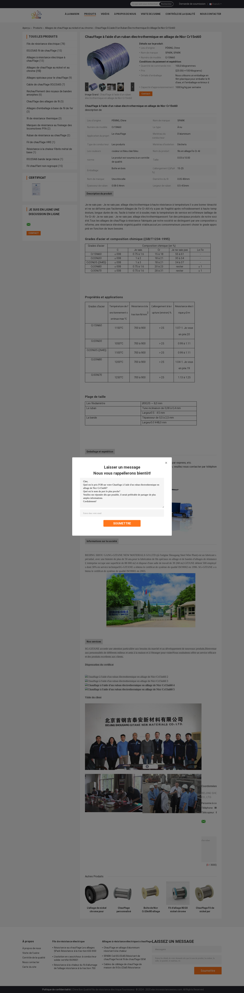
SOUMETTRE (122, 523)
